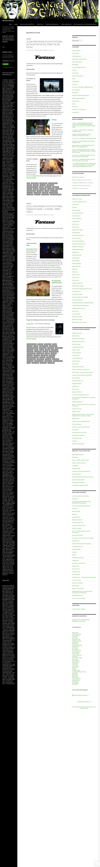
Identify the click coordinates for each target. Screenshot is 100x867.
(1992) (7, 115)
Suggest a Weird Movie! (66, 24)
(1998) (11, 416)
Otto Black (74, 636)
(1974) (7, 251)
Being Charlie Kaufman (77, 454)
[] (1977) (10, 294)
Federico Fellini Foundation (79, 463)
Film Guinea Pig (76, 378)
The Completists (76, 574)
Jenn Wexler (43, 188)
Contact (16, 24)
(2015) (8, 222)
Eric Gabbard (75, 649)
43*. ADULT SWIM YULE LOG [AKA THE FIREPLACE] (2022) (83, 165)
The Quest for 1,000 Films (78, 435)
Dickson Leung (53, 346)
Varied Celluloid (76, 314)
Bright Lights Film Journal (78, 341)
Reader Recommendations (78, 98)
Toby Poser (30, 194)
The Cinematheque (76, 424)
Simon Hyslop (75, 653)
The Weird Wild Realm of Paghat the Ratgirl (82, 302)
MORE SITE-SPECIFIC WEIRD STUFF (27, 24)
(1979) (9, 485)
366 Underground (76, 56)
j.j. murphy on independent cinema (80, 394)
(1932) (5, 544)
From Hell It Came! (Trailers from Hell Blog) (82, 538)
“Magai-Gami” (30, 323)
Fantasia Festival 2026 (33, 186)
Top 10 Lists (75, 106)
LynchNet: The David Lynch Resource (81, 471)
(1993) (6, 109)
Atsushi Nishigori (53, 183)
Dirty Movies (75, 364)
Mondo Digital (75, 260)
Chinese (36, 346)
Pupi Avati (52, 307)
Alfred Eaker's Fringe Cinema (79, 59)
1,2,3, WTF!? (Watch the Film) (79, 201)
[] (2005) (10, 357)
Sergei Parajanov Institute (78, 479)
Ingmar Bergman (76, 468)
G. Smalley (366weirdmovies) (79, 671)
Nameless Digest (76, 549)
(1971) (7, 168)
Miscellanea (75, 92)
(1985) (8, 148)
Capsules (28, 38)
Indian (36, 349)
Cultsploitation (76, 221)
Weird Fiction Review (77, 583)
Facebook (74, 182)
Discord (74, 180)
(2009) (6, 227)
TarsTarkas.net (75, 280)
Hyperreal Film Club (77, 392)
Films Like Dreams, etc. (77, 380)
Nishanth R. (52, 355)
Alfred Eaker (75, 643)
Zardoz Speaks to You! (77, 595)
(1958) (12, 544)
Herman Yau (48, 186)
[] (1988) (7, 96)
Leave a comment (49, 50)
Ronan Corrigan (31, 359)
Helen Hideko (43, 347)
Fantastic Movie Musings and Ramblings (82, 375)
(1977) (11, 79)
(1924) (9, 347)
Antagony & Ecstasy (77, 333)
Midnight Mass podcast (77, 249)
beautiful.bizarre (76, 517)
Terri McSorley (75, 660)
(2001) (6, 157)
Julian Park (30, 351)
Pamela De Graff (76, 639)
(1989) (8, 177)
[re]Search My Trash (77, 199)
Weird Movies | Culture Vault (79, 322)
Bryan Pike (74, 667)
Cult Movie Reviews (77, 218)
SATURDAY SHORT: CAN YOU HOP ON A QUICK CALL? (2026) (83, 156)
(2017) (5, 379)
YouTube (74, 188)
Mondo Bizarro (76, 258)
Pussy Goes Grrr (76, 569)
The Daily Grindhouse (77, 283)
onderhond (75, 272)
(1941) (10, 281)
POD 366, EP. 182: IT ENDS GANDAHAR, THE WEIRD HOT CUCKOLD (84, 151)
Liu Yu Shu (30, 192)
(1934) (9, 363)
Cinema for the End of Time (78, 525)
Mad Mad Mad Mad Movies (78, 243)
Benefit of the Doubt (77, 519)
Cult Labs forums (76, 215)
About (10, 24)
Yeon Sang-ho (45, 194)
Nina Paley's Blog (76, 474)
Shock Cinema (75, 277)
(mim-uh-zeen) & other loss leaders (80, 496)
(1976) (7, 99)
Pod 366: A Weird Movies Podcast (80, 95)
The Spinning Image (77, 438)
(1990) (5, 106)
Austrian (40, 344)
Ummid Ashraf (48, 360)
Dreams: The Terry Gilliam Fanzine (80, 460)
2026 (28, 183)
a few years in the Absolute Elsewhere (81, 505)
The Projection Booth (77, 294)
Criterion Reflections (77, 358)
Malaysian (36, 355)
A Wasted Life (75, 204)
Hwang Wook (59, 347)
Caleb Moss (75, 664)
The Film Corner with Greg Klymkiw (81, 427)
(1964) (9, 333)
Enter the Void (75, 227)
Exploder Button (76, 232)
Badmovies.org (75, 335)
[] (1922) (8, 276)
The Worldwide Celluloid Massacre (80, 305)
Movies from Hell (76, 266)
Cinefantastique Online (77, 347)
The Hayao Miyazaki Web (78, 482)
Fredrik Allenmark (76, 634)
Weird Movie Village (77, 319)
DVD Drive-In (75, 224)
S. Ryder (74, 669)
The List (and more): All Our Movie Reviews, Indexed (84, 24)
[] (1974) (8, 604)
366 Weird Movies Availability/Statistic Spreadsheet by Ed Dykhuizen (81, 502)
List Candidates (76, 90)
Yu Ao (29, 362)
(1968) (8, 277)
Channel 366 (75, 73)
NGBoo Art (75, 269)
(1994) (7, 279)
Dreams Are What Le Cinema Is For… (81, 369)
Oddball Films (75, 560)
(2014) (10, 201)
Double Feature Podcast (78, 366)
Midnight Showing (76, 255)
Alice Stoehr (75, 674)
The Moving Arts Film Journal (79, 432)
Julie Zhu (45, 351)
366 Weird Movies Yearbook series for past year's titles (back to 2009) (84, 707)
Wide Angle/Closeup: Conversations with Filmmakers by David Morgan (82, 592)
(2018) (12, 629)
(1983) (8, 246)
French (41, 186)
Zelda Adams (35, 362)
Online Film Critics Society (78, 563)
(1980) (6, 100)
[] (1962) (8, 237)
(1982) (6, 256)
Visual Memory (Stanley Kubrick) (80, 485)
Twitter (74, 185)
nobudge (74, 552)
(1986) (10, 330)
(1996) (6, 459)
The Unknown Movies (77, 300)
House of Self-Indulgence (78, 241)
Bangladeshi (48, 344)
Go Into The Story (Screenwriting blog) (81, 543)
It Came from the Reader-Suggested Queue (82, 87)
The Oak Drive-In (76, 291)
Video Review (75, 112)
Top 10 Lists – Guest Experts (79, 109)
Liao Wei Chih (54, 190)
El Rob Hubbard (76, 652)
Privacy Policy (40, 24)
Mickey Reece (30, 249)
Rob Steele (74, 673)
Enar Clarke (75, 638)
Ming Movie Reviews (77, 401)
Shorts (73, 104)
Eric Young (74, 684)
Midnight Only (75, 252)
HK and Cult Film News (78, 235)
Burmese (29, 185)
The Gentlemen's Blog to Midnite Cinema (82, 288)
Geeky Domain (75, 540)
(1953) (7, 262)
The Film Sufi (75, 429)
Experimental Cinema (77, 229)
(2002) (10, 150)
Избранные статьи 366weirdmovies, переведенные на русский (81, 620)
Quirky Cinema (76, 274)
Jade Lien (30, 188)
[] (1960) (8, 289)
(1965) (6, 417)
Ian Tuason (30, 349)
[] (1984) (8, 341)
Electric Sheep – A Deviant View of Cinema (82, 372)
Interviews (74, 84)
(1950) (11, 403)
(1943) (8, 370)
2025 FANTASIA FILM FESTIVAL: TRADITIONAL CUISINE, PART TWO (44, 209)
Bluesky (74, 177)
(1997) (7, 151)
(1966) (7, 98)
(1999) (11, 517)
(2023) (7, 647)
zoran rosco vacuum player (78, 598)
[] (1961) (8, 338)
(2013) (10, 225)
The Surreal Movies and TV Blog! (80, 297)
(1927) (6, 371)
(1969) (10, 249)
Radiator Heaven (76, 411)
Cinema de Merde (76, 352)
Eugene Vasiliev (76, 680)
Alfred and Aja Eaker (77, 645)
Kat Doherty (75, 642)
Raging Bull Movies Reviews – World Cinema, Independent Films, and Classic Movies (83, 415)
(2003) (5, 204)
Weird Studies (75, 585)
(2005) (9, 472)
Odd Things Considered (78, 557)
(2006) (9, 408)
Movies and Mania (76, 263)
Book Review (75, 64)
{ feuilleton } (75, 498)
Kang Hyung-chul (54, 351)
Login (3, 47)
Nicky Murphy (37, 192)
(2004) (5, 79)
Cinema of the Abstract (77, 213)
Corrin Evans (50, 185)
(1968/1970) (7, 410)
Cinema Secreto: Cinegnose (78, 609)
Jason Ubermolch (76, 678)
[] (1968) (8, 198)
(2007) (10, 382)
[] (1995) (8, 164)
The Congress (8, 606)
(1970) (11, 155)
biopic (56, 271)
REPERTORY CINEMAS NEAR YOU (52, 24)
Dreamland (75, 457)
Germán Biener (76, 635)
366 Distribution (76, 50)
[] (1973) (8, 322)
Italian (41, 349)
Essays (73, 78)
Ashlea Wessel (43, 183)
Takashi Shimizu (53, 192)
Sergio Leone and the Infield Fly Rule (81, 421)
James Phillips (75, 666)
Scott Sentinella (76, 670)
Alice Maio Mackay (32, 344)
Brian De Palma (30, 250)
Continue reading (31, 177)
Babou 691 (74, 514)
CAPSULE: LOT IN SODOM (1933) (80, 135)
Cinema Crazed (76, 350)
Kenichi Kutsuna (31, 190)
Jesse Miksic (75, 663)
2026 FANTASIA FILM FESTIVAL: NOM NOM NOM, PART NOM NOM (44, 44)
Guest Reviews (75, 81)
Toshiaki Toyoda (39, 360)
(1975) (10, 298)
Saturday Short (75, 101)
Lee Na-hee (53, 353)
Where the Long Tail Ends (78, 443)
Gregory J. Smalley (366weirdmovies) (81, 123)
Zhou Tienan (51, 362)
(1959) (9, 452)
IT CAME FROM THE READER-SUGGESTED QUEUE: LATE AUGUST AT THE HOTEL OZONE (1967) (83, 125)
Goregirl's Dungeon (77, 383)
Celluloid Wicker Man (77, 522)
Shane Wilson (75, 683)
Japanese (36, 188)
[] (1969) (7, 285)
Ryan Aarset (75, 632)
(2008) (7, 475)
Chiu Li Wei (42, 185)
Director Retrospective (77, 75)
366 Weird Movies (8, 20)
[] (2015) (8, 588)
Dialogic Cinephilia (76, 528)
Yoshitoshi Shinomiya (56, 194)
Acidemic (74, 207)
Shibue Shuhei (41, 359)
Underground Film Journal (78, 308)
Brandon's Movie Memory (78, 338)
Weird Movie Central (77, 316)
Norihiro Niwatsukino (33, 357)
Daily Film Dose (76, 361)
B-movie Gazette (76, 210)
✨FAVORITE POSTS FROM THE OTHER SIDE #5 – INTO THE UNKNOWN (84, 164)
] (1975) (13, 638)
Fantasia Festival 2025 (33, 347)
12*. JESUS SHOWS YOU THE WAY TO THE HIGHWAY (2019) (83, 146)
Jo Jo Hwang (51, 188)
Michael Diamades (76, 641)
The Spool (74, 441)
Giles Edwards (39, 50)
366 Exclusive (75, 53)
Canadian (36, 185)
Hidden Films (75, 386)
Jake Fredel (75, 648)
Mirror (7, 638)
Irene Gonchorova (76, 650)
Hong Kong (55, 186)
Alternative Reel (76, 511)
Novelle (74, 555)
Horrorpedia (75, 389)
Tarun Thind (56, 359)
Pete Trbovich (75, 677)
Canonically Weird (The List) (79, 67)
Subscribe (6, 64)
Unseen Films (75, 311)
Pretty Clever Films (77, 408)
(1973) (5, 102)
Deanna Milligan (44, 346)
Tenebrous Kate (76, 571)
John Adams (59, 188)
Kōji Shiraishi (40, 353)
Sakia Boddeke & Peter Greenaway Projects (82, 477)
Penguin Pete (75, 141)
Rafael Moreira (75, 662)
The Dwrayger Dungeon (78, 286)
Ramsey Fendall (50, 357)
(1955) (7, 391)
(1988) (8, 93)
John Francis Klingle (77, 657)
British (54, 344)
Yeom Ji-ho (37, 194)
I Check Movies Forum (77, 546)
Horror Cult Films (76, 238)
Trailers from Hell (76, 580)
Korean (47, 190)
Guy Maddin (75, 465)
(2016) (7, 659)
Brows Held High (76, 344)
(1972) (7, 272)
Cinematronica (75, 355)
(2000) (9, 360)
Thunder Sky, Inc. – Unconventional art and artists (84, 577)
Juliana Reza (38, 351)
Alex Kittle (74, 508)
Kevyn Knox (75, 659)
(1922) (5, 396)
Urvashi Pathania (58, 360)
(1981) (9, 424)
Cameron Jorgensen (77, 655)
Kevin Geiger (40, 190)
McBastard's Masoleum (78, 246)
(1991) (9, 113)
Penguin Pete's (75, 566)
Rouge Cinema (75, 418)
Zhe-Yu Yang (43, 362)
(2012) (6, 136)
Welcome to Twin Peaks (78, 588)
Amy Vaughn (75, 681)
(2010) (9, 134)
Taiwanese (45, 192)
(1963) (5, 81)
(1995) (8, 318)
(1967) (9, 553)
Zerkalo (10, 638)
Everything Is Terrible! (77, 535)
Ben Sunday (75, 676)
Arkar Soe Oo (35, 183)
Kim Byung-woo (31, 353)
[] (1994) (8, 158)
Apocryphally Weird (77, 61)
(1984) (7, 90)
